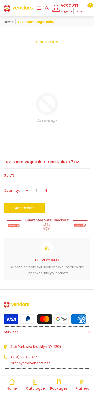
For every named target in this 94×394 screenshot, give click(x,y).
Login (78, 11)
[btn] (39, 8)
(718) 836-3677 (24, 357)
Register (66, 11)
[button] (88, 8)
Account (69, 5)
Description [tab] (47, 42)
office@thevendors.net (30, 363)
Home (9, 21)
